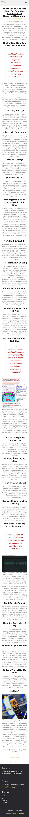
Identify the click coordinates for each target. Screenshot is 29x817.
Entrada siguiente (14, 762)
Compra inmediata (7, 797)
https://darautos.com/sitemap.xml (17, 747)
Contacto (4, 799)
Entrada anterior (14, 757)
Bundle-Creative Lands (17, 813)
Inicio (3, 795)
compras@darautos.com (8, 786)
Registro (4, 802)
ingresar (4, 800)
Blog (8, 18)
